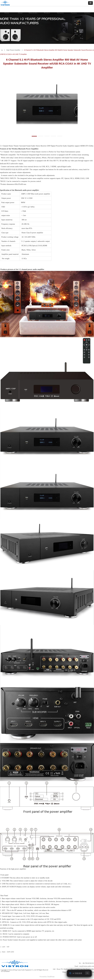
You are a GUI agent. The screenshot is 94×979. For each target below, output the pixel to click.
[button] (90, 3)
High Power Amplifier (13, 50)
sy (2, 50)
